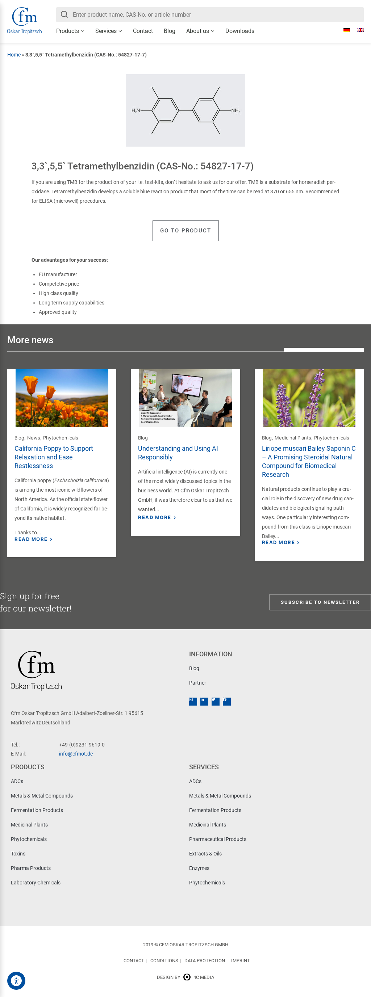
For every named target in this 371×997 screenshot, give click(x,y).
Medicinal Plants (293, 438)
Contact (143, 31)
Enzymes (199, 868)
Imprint (240, 960)
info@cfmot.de (76, 754)
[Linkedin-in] (204, 702)
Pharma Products (31, 868)
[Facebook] (227, 702)
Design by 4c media (185, 977)
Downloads (239, 31)
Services (106, 31)
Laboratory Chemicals (36, 882)
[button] (186, 230)
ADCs (17, 781)
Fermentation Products (37, 810)
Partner (197, 683)
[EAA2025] (16, 981)
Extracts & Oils (205, 854)
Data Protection (204, 960)
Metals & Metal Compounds (42, 796)
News (33, 438)
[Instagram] (193, 702)
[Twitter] (216, 702)
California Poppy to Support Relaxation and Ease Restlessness (53, 457)
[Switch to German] (343, 30)
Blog (169, 31)
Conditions (164, 960)
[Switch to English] (357, 30)
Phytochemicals (60, 438)
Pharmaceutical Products (217, 839)
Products (67, 31)
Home (14, 55)
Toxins (18, 854)
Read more (31, 539)
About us (197, 31)
